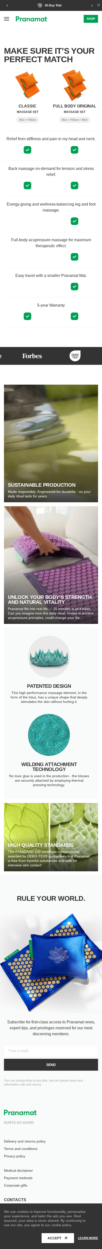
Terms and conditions (20, 1149)
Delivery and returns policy (25, 1141)
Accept (55, 1238)
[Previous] (7, 5)
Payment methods (18, 1178)
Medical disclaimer (18, 1170)
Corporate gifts (15, 1185)
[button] (7, 19)
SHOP (91, 19)
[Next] (91, 5)
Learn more (88, 1238)
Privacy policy (14, 1156)
